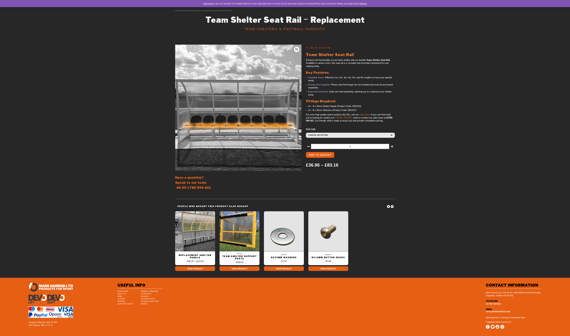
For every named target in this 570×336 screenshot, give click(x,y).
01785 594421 (493, 304)
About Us (122, 294)
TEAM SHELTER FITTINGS (222, 10)
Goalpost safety (125, 304)
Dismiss (363, 3)
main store (364, 114)
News (120, 296)
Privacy (144, 304)
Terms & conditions (150, 301)
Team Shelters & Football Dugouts (196, 10)
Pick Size (311, 129)
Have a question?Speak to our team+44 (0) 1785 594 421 (193, 183)
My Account (123, 291)
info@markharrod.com (498, 312)
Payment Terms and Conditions (149, 292)
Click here (208, 3)
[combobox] (350, 135)
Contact (121, 299)
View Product (195, 268)
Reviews (121, 301)
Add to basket (320, 154)
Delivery (145, 296)
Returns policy (148, 299)
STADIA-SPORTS (344, 118)
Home (177, 10)
